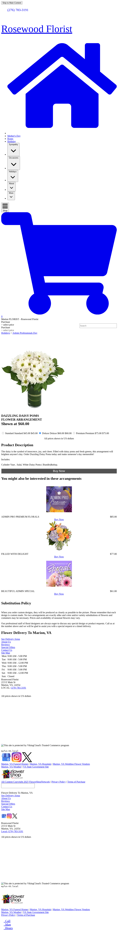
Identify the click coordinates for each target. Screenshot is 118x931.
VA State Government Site (36, 766)
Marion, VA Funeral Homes (14, 764)
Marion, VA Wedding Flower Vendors (71, 764)
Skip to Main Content (11, 3)
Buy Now (59, 519)
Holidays (13, 171)
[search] (115, 325)
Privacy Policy (58, 781)
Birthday (11, 141)
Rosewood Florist (36, 28)
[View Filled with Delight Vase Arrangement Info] (59, 551)
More (11, 193)
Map (7, 924)
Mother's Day (14, 136)
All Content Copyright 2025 (15, 781)
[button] (59, 19)
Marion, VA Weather (11, 766)
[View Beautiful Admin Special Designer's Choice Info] (59, 588)
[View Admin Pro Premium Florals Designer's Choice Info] (59, 514)
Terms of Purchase (76, 781)
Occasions (13, 158)
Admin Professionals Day (24, 333)
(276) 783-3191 (18, 687)
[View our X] (27, 761)
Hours (8, 928)
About (11, 183)
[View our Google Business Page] (6, 761)
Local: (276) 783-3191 (12, 831)
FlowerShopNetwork (39, 781)
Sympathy (13, 144)
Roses (10, 138)
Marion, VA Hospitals (40, 764)
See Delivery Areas (10, 639)
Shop (5, 210)
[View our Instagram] (17, 761)
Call (7, 921)
